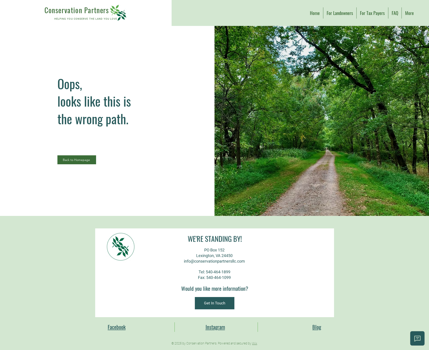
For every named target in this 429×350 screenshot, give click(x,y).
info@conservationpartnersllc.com (214, 261)
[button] (214, 303)
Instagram (215, 327)
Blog (316, 327)
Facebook (117, 327)
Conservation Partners (76, 10)
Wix (254, 343)
